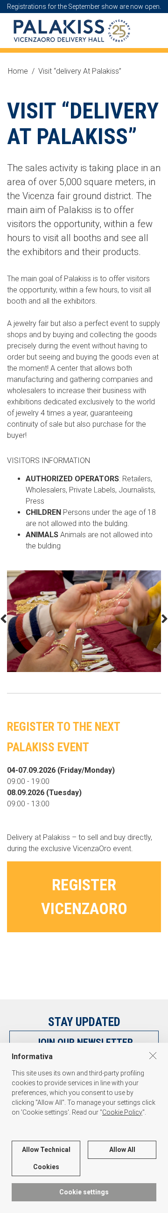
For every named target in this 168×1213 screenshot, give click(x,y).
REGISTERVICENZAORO (84, 896)
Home (18, 71)
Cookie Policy (122, 1112)
